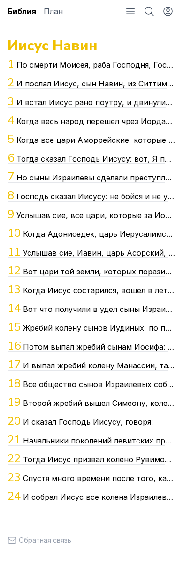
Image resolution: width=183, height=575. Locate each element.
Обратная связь (45, 540)
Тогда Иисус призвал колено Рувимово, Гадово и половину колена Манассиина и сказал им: (91, 458)
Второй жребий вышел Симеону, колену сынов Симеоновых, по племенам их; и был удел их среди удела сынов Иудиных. (91, 402)
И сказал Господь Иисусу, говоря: (80, 420)
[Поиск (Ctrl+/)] (149, 11)
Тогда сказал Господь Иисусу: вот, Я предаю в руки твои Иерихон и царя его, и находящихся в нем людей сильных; (91, 157)
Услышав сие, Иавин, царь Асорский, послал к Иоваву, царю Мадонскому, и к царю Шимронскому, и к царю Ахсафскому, (91, 251)
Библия (22, 11)
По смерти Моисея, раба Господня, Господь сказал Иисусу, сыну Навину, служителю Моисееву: (91, 63)
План (53, 11)
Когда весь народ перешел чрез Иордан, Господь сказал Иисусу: (91, 120)
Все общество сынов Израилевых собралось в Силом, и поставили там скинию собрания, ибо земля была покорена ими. (91, 383)
